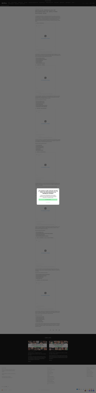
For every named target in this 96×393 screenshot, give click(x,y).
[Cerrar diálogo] (58, 189)
